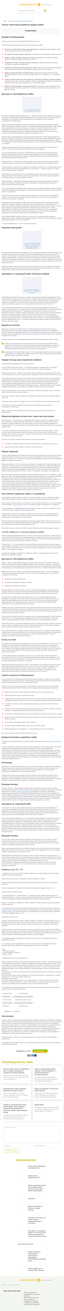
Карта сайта (10, 1284)
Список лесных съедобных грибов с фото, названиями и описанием (32, 291)
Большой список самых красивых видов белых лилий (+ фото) (14, 1089)
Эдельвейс (31, 1198)
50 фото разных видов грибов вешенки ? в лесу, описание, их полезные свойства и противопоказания (44, 1071)
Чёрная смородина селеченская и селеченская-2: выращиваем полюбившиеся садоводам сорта (37, 1256)
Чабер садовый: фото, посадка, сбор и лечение (36, 1269)
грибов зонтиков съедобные (30, 334)
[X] (35, 1055)
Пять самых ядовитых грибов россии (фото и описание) (32, 110)
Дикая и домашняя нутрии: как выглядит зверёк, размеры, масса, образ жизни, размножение (37, 1187)
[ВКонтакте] (29, 1055)
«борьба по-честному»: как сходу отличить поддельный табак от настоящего (37, 1220)
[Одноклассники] (31, 1055)
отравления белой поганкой (24, 791)
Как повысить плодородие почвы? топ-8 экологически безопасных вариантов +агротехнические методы (37, 1233)
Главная (4, 1284)
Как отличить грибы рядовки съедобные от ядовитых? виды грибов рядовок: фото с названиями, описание (32, 246)
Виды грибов (39, 1105)
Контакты (17, 1284)
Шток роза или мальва (25, 1244)
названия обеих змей (8, 911)
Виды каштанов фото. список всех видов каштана (46, 1089)
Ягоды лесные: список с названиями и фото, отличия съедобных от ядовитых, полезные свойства (16, 1070)
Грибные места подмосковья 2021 (34, 1176)
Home (5, 21)
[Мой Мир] (33, 1055)
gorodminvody (29, 4)
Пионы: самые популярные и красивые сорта (37, 1167)
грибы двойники (17, 504)
